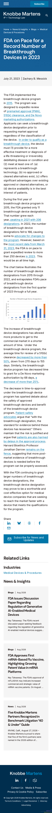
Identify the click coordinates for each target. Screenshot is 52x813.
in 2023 (30, 256)
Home (6, 29)
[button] (47, 15)
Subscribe (39, 4)
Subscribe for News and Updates (29, 539)
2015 (9, 103)
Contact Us (17, 787)
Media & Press (33, 787)
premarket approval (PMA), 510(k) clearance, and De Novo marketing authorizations (23, 115)
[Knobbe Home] (26, 773)
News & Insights (20, 29)
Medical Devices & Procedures (23, 572)
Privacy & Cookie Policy (21, 791)
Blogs (33, 29)
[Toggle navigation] (6, 3)
